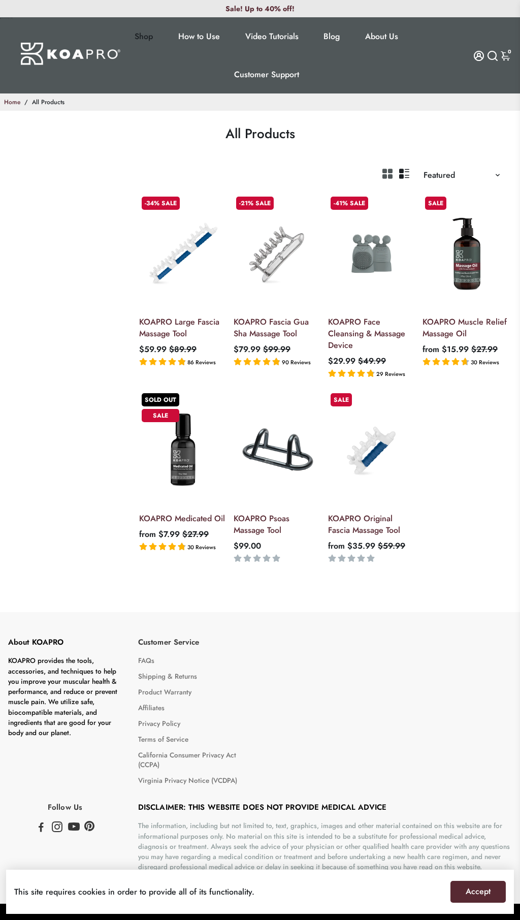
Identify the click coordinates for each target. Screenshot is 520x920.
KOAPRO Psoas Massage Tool (261, 524)
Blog (331, 36)
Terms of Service (163, 739)
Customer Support (266, 74)
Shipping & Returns (167, 676)
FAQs (146, 660)
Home (12, 102)
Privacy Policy (159, 723)
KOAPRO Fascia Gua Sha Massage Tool (271, 327)
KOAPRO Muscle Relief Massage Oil (464, 327)
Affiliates (151, 708)
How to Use (199, 36)
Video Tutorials (272, 36)
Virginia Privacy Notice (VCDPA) (187, 780)
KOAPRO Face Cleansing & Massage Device (366, 333)
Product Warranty (164, 692)
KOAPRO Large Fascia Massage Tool (179, 327)
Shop (144, 36)
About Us (381, 36)
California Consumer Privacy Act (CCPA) (187, 760)
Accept (478, 891)
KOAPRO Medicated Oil (182, 518)
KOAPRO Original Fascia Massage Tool (364, 524)
